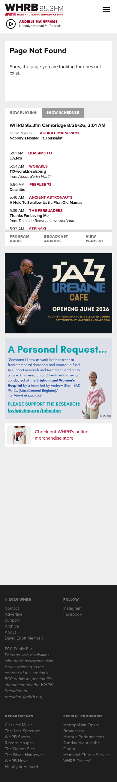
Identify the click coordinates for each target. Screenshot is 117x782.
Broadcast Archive (56, 239)
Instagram (72, 608)
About (10, 632)
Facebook (72, 614)
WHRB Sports (17, 737)
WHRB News (16, 761)
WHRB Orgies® (77, 761)
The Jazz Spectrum (22, 731)
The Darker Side (20, 749)
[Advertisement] (58, 510)
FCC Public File (19, 649)
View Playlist (95, 239)
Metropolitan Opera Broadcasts (81, 728)
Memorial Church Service (86, 755)
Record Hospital (19, 743)
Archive (12, 626)
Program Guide (19, 239)
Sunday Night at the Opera (81, 746)
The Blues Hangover (24, 755)
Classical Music (19, 725)
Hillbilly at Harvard (21, 767)
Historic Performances (83, 737)
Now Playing (23, 112)
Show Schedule (62, 112)
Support (12, 620)
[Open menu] (106, 9)
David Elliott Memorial (24, 638)
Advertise (13, 614)
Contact (12, 608)
